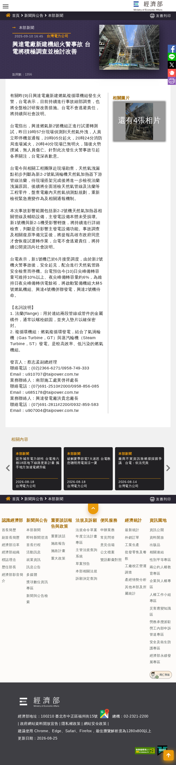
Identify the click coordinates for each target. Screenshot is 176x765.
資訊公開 (157, 530)
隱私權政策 (70, 724)
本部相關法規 (86, 571)
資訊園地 (158, 520)
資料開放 (157, 537)
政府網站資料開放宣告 (39, 724)
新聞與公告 (33, 15)
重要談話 (58, 536)
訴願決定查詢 (86, 578)
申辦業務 (107, 530)
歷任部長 (9, 567)
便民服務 (109, 520)
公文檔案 (107, 552)
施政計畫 (58, 551)
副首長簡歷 (11, 537)
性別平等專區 (160, 560)
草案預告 (83, 563)
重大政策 (58, 558)
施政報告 (58, 543)
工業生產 (132, 545)
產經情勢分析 (135, 580)
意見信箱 (107, 545)
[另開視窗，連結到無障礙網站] (145, 750)
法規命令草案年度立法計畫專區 (86, 536)
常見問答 (107, 537)
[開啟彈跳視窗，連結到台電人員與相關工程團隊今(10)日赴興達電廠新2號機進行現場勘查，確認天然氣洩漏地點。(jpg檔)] (129, 47)
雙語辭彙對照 (111, 560)
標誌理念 (9, 560)
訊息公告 (33, 567)
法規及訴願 (86, 520)
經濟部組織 (11, 552)
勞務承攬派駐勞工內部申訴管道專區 (160, 628)
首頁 (16, 15)
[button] (93, 509)
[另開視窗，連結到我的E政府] (162, 750)
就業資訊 (33, 560)
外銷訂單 (132, 537)
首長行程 (33, 545)
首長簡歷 (9, 530)
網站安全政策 (95, 724)
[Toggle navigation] (5, 6)
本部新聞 (33, 530)
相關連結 (157, 552)
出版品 (155, 545)
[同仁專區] (161, 673)
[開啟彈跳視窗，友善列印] (160, 15)
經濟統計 (133, 520)
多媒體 (31, 575)
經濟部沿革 (11, 545)
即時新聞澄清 (37, 537)
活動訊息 (33, 552)
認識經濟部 (12, 520)
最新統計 (132, 530)
